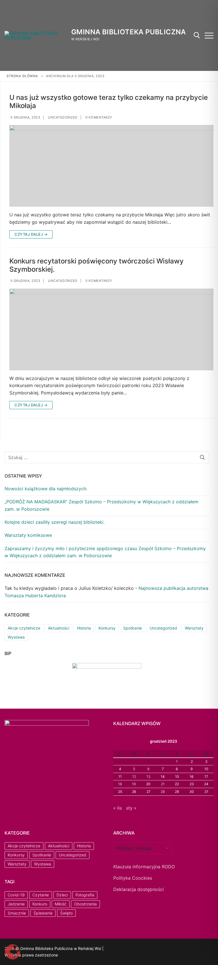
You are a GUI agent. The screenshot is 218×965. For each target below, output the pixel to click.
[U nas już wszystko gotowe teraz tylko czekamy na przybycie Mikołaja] (111, 166)
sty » (131, 808)
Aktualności (58, 628)
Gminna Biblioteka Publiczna (128, 32)
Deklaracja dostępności (138, 889)
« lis (117, 808)
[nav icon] (209, 35)
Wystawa (16, 637)
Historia (84, 628)
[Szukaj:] (107, 457)
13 (148, 776)
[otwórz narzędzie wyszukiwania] (197, 35)
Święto (66, 913)
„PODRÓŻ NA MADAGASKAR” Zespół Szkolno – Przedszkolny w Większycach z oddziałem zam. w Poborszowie (101, 505)
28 (163, 791)
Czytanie (40, 894)
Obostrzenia (85, 903)
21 (163, 784)
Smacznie (17, 913)
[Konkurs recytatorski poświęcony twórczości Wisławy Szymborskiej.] (111, 329)
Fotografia (85, 894)
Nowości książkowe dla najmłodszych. (46, 488)
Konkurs (39, 903)
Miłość (60, 903)
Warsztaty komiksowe (28, 535)
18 (120, 784)
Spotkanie (132, 628)
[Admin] (125, 949)
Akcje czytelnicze (24, 628)
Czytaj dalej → (30, 234)
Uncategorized (62, 117)
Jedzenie (16, 903)
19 (134, 784)
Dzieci (62, 894)
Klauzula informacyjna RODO (144, 866)
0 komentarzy (98, 117)
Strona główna (22, 76)
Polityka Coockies (132, 878)
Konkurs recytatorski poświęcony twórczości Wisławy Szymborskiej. (96, 265)
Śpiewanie (43, 913)
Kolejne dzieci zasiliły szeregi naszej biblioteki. (54, 522)
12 (134, 776)
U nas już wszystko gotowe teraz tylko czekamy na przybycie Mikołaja (108, 101)
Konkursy (107, 628)
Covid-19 (16, 894)
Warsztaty (194, 628)
